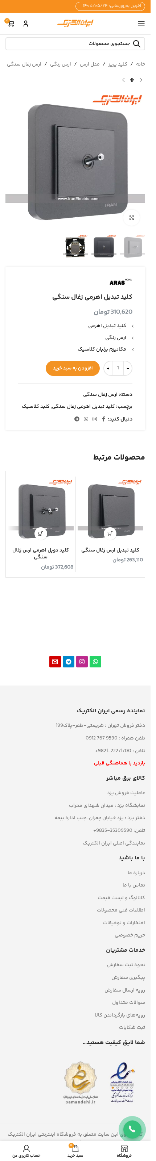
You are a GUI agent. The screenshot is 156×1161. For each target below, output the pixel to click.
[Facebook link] (103, 419)
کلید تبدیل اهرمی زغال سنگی (83, 407)
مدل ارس (90, 64)
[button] (110, 533)
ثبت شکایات (132, 1028)
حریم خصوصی (130, 935)
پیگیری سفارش (128, 978)
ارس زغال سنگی (24, 64)
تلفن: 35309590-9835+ (119, 831)
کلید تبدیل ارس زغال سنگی (110, 550)
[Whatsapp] (95, 661)
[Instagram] (82, 661)
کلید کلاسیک (36, 407)
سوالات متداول (128, 1003)
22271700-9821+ (113, 751)
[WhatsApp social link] (86, 419)
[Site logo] (75, 24)
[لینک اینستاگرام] (94, 419)
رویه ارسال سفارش (124, 990)
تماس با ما (134, 885)
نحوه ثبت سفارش (126, 965)
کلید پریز (117, 64)
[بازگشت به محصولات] (132, 80)
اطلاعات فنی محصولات (121, 910)
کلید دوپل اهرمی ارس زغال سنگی (40, 554)
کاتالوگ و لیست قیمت (121, 898)
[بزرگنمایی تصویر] (131, 218)
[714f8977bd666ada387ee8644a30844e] (55, 661)
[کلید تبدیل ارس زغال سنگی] (110, 511)
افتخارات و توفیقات (124, 923)
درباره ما (136, 873)
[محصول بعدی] (123, 80)
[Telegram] (68, 661)
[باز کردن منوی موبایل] (141, 23)
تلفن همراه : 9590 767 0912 (115, 738)
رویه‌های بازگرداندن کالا (120, 1015)
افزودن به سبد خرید (73, 368)
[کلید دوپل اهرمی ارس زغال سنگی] (41, 511)
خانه (140, 64)
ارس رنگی (60, 64)
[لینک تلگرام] (77, 419)
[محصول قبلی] (140, 80)
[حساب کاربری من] (26, 23)
